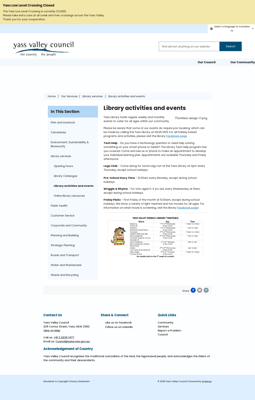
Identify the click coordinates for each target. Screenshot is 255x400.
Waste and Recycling (65, 275)
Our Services (69, 96)
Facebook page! (188, 208)
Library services (92, 96)
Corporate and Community (69, 225)
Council (163, 334)
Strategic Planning (63, 245)
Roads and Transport (65, 255)
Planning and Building (65, 235)
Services (163, 326)
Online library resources (69, 196)
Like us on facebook (118, 322)
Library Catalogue (65, 176)
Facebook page (176, 136)
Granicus (207, 381)
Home (52, 96)
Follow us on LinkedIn (119, 327)
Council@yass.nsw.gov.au (72, 341)
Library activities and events (74, 186)
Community (165, 322)
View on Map (51, 330)
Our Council (207, 62)
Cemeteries (58, 132)
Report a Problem (169, 330)
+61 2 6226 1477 (64, 337)
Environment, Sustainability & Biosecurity (70, 144)
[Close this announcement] (251, 3)
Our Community (242, 62)
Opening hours (63, 166)
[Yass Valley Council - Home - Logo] (44, 49)
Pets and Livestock (63, 122)
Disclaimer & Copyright (55, 381)
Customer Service (62, 215)
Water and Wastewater (66, 265)
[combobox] (231, 28)
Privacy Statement (80, 381)
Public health (59, 205)
